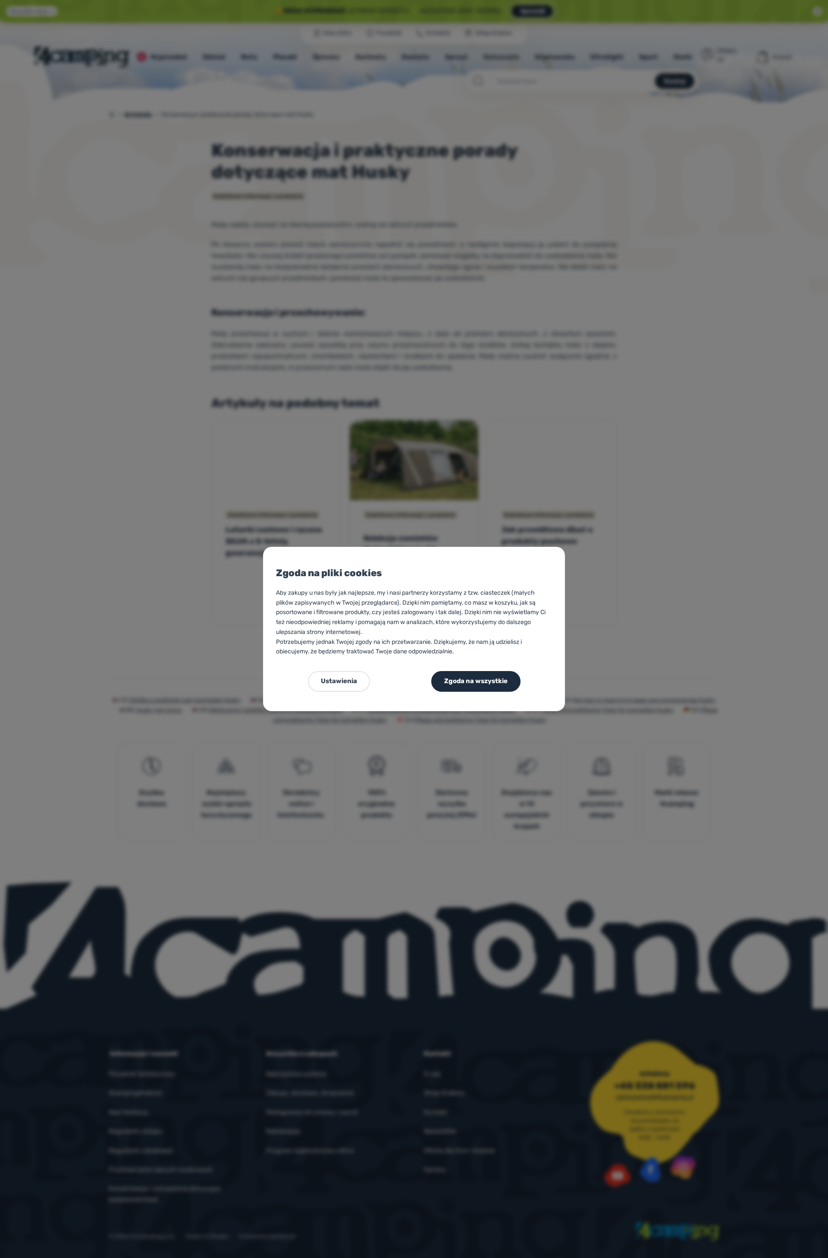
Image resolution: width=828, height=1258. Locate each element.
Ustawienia (339, 681)
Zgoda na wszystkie (476, 681)
